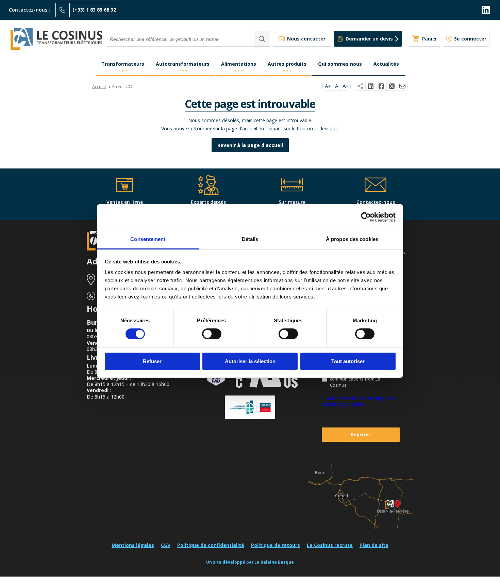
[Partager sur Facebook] (381, 86)
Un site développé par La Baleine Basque (250, 562)
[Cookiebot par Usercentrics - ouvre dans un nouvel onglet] (366, 217)
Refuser (152, 361)
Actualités (386, 64)
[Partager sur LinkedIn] (371, 86)
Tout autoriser (348, 361)
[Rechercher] (262, 39)
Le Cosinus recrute (330, 545)
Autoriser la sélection (250, 361)
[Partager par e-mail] (402, 86)
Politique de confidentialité (210, 545)
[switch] (211, 333)
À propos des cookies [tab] (352, 239)
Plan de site (374, 545)
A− (345, 86)
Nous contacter (306, 38)
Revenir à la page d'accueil (250, 145)
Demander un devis (369, 38)
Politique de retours (275, 545)
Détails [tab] (250, 239)
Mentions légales (133, 545)
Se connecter (470, 38)
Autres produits (287, 64)
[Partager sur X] (392, 86)
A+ (328, 86)
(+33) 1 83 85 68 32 (94, 9)
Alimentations (238, 64)
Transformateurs (122, 64)
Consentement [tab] (147, 239)
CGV (165, 545)
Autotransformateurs (183, 64)
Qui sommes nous (340, 64)
